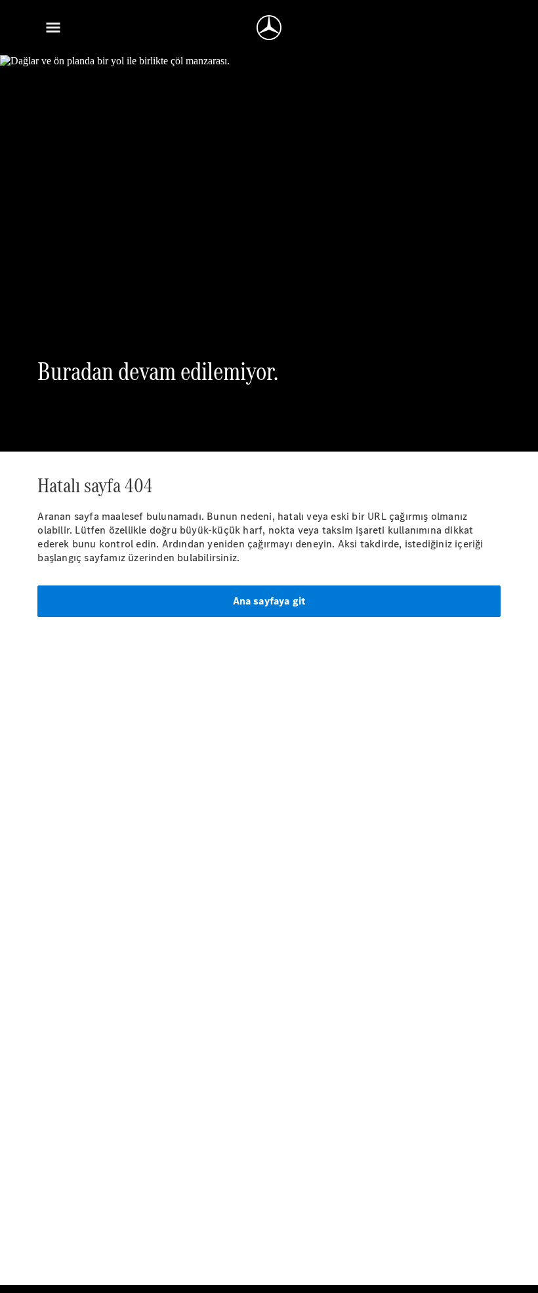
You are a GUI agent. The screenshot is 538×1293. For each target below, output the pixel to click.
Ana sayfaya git (269, 601)
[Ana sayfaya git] (269, 27)
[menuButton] (53, 27)
